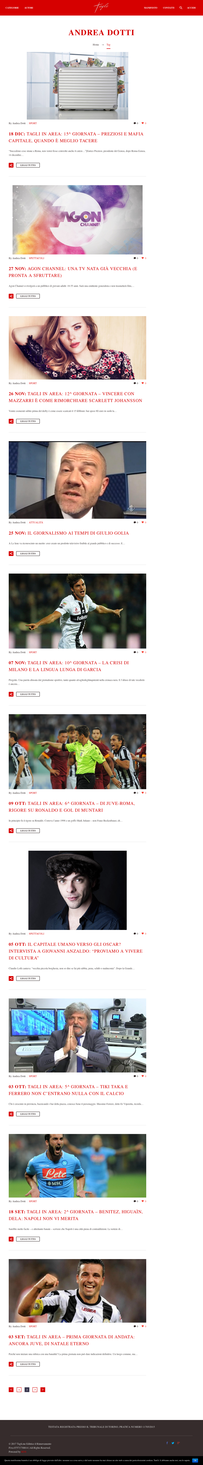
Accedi (191, 7)
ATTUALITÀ (36, 522)
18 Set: (76, 1214)
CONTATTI (168, 7)
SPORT (33, 123)
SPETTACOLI (36, 258)
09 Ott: (72, 806)
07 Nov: (69, 665)
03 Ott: (68, 1089)
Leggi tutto (28, 165)
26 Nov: (75, 396)
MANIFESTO (150, 7)
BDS (23, 1451)
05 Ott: (76, 951)
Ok (195, 1460)
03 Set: (72, 1339)
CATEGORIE (12, 7)
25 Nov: (69, 533)
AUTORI (28, 7)
